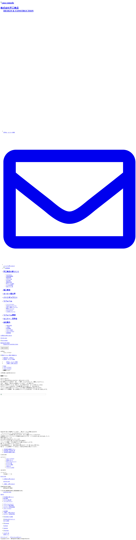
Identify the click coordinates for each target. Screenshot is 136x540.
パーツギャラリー (10, 297)
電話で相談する (12, 355)
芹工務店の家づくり (11, 271)
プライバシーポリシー (15, 537)
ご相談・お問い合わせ (9, 512)
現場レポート (9, 460)
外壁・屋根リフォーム (12, 307)
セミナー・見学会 (10, 319)
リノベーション (10, 304)
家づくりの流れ (10, 283)
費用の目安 (9, 282)
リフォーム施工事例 (8, 505)
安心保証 (8, 280)
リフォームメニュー (8, 504)
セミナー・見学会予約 (9, 514)
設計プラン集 (9, 286)
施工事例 (6, 290)
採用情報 (8, 333)
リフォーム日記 (10, 467)
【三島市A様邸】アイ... (9, 449)
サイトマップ (4, 537)
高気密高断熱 (9, 276)
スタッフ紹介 (9, 330)
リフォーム (7, 301)
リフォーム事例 (9, 315)
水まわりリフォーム (11, 305)
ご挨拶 (8, 327)
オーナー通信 (9, 464)
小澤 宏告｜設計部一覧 (9, 450)
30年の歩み (9, 325)
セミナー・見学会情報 (9, 507)
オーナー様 (9, 463)
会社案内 (6, 322)
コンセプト (9, 274)
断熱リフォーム (10, 308)
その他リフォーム (10, 311)
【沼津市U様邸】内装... (9, 452)
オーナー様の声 (9, 294)
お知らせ (8, 466)
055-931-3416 (7, 492)
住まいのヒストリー (11, 461)
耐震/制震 (8, 277)
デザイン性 (9, 279)
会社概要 (8, 328)
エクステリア (9, 310)
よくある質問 (9, 285)
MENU (2, 494)
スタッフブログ (10, 331)
